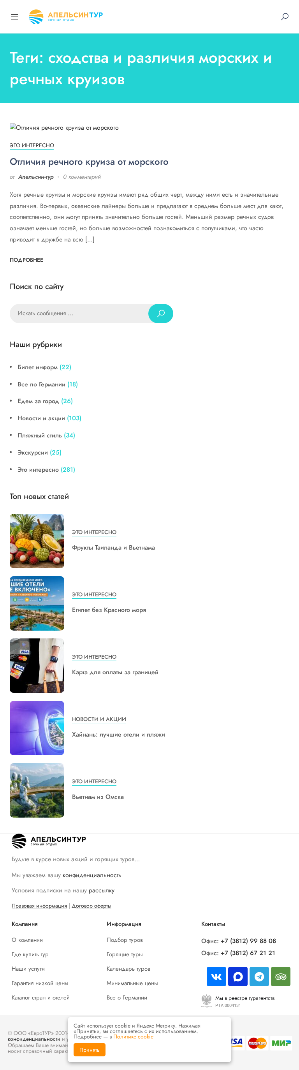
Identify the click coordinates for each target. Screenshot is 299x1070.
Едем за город (38, 401)
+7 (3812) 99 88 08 (248, 940)
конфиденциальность (92, 875)
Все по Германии (41, 384)
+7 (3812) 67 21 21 (248, 952)
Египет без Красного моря (109, 609)
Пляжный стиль (40, 435)
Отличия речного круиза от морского (89, 161)
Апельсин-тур (36, 177)
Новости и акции (41, 418)
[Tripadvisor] (280, 976)
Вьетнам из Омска (98, 796)
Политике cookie (133, 1036)
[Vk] (216, 976)
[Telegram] (259, 976)
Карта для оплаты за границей (115, 672)
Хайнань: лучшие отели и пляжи (118, 734)
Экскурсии (33, 452)
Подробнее (26, 260)
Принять (89, 1050)
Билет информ (38, 367)
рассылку (101, 890)
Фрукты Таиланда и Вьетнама (113, 547)
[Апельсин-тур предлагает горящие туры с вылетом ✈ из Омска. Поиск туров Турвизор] (66, 15)
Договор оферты (91, 906)
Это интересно (32, 145)
